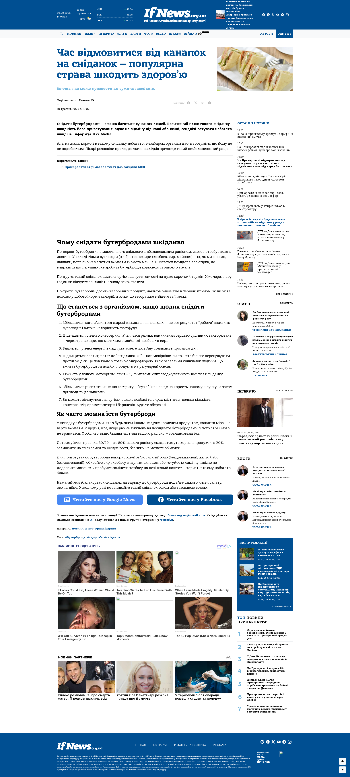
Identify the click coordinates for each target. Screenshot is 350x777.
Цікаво (175, 33)
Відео (161, 33)
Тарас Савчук (261, 484)
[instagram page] (287, 15)
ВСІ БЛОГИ (286, 458)
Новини (74, 33)
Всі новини (284, 294)
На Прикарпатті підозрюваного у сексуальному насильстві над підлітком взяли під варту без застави (264, 163)
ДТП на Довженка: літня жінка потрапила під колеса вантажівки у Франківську (273, 236)
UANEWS (284, 33)
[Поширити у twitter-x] (195, 103)
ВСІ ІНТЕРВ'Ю (284, 390)
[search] (61, 34)
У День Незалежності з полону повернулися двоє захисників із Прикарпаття (267, 659)
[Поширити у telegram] (209, 103)
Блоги (135, 33)
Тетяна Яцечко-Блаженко (271, 330)
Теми (88, 33)
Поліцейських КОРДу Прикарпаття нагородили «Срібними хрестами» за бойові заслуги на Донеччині (267, 684)
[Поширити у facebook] (188, 103)
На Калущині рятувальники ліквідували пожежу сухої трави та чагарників (263, 285)
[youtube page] (277, 15)
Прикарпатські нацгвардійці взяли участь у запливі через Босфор (260, 194)
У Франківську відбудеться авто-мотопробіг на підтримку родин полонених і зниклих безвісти (261, 222)
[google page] (263, 15)
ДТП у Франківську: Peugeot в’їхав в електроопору (261, 208)
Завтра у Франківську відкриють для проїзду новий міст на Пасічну (267, 647)
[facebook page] (268, 15)
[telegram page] (282, 15)
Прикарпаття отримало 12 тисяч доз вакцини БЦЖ (105, 167)
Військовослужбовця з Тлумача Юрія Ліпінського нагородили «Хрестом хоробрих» (261, 179)
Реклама (219, 745)
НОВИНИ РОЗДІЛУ (281, 606)
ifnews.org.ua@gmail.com (185, 515)
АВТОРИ (266, 33)
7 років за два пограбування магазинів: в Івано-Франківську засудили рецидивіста (267, 709)
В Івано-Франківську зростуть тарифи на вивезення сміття (265, 135)
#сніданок (112, 537)
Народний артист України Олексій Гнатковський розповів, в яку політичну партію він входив (265, 439)
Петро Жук (260, 375)
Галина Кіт (87, 100)
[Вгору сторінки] (342, 761)
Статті (122, 33)
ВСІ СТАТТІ (286, 303)
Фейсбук (166, 519)
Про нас (140, 745)
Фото (148, 33)
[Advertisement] (145, 208)
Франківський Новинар (269, 354)
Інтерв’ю (106, 33)
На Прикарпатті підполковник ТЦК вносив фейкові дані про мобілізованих (263, 149)
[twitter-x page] (273, 15)
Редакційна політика (190, 745)
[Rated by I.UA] (287, 754)
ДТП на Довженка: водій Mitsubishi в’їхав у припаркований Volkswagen (273, 268)
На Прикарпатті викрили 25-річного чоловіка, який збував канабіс (266, 671)
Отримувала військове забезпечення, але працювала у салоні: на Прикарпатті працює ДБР (267, 634)
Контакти (160, 745)
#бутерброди (75, 537)
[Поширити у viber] (202, 103)
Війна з (196, 33)
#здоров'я (95, 537)
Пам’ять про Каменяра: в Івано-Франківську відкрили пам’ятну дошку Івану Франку (263, 254)
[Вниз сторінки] (342, 769)
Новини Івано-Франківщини (94, 528)
